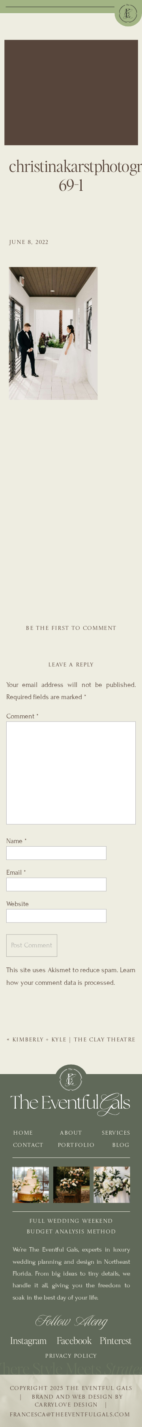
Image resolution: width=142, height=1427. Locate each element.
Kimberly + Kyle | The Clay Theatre (74, 1040)
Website (17, 904)
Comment (22, 716)
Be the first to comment (71, 628)
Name (16, 841)
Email (16, 873)
